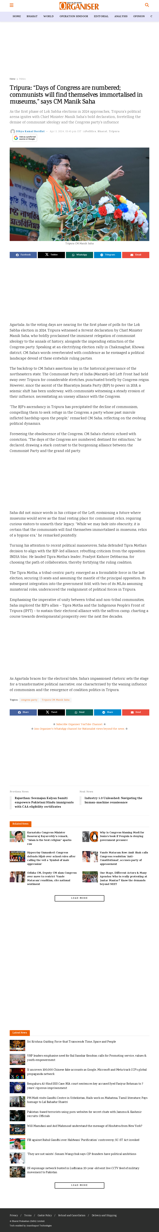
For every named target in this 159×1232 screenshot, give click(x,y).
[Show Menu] (11, 6)
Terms (27, 1216)
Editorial (101, 16)
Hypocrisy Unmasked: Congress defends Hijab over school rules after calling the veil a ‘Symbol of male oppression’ (51, 859)
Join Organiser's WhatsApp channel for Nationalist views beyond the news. (79, 729)
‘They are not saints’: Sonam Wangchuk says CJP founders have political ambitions (81, 1154)
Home (17, 16)
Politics (22, 79)
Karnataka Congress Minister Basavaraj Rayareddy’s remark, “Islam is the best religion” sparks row (49, 839)
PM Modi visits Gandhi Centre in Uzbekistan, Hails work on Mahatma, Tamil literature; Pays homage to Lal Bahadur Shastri (87, 1100)
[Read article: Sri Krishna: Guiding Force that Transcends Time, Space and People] (17, 1045)
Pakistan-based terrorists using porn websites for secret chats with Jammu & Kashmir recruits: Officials (84, 1114)
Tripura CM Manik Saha (56, 700)
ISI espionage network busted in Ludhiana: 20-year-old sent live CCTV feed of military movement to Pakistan (83, 1170)
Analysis (120, 16)
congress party (29, 700)
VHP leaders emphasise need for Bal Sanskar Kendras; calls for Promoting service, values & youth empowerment (87, 1058)
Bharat (32, 16)
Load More (79, 898)
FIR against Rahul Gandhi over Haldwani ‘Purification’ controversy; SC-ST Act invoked (83, 1140)
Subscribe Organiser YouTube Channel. (79, 724)
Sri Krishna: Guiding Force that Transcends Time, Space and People (71, 1042)
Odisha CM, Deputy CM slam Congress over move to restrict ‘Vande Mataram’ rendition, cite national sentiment (52, 879)
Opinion (139, 16)
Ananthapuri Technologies (39, 1226)
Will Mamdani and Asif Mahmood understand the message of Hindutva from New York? (84, 1126)
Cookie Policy (45, 1216)
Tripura (114, 132)
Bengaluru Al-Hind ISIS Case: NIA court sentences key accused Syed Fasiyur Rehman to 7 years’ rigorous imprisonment (85, 1086)
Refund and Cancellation (71, 1216)
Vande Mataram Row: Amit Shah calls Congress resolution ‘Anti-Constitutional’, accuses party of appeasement (124, 859)
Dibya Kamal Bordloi (30, 132)
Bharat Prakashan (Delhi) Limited (28, 1221)
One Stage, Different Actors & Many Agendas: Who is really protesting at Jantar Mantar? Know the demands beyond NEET (123, 879)
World (48, 16)
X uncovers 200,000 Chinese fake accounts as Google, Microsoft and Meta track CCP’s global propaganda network (87, 1072)
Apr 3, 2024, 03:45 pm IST (66, 132)
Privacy (14, 1216)
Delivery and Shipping (104, 1216)
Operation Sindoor (74, 16)
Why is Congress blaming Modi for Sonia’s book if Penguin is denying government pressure (122, 837)
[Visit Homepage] (79, 6)
